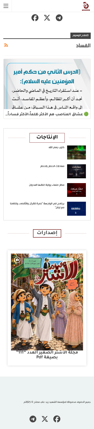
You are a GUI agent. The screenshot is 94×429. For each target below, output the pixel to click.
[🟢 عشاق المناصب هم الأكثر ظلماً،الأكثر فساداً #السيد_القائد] (47, 84)
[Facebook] (35, 17)
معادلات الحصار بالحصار (52, 166)
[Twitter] (47, 17)
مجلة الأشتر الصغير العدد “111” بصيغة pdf (47, 355)
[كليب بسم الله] (76, 152)
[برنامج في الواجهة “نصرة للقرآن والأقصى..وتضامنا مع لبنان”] (76, 209)
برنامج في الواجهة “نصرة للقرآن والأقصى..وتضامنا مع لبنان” (37, 205)
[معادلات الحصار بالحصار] (76, 171)
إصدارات (47, 233)
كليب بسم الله (56, 147)
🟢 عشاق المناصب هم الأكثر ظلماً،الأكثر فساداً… (47, 115)
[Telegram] (59, 17)
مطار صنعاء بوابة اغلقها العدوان (46, 185)
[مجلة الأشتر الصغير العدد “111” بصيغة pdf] (47, 302)
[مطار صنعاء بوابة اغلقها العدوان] (76, 190)
